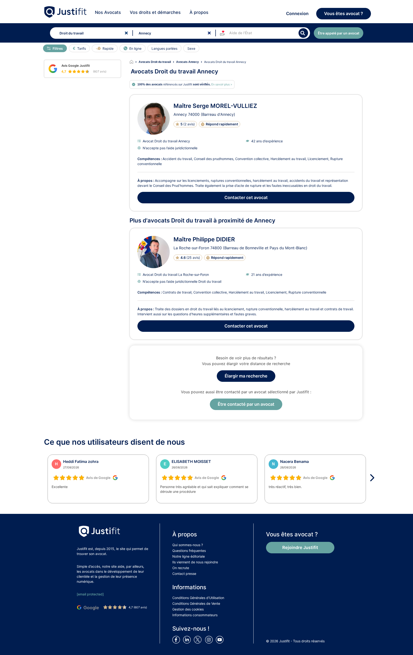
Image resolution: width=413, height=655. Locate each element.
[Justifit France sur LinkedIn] (188, 639)
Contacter (246, 197)
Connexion (297, 13)
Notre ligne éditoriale (188, 556)
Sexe (191, 48)
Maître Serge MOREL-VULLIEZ (215, 105)
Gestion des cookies (188, 609)
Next (373, 477)
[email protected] (90, 594)
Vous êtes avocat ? (343, 13)
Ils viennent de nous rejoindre (195, 562)
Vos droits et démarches (155, 12)
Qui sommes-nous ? (187, 545)
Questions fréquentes (189, 551)
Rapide (108, 48)
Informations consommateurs (194, 615)
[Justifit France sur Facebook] (177, 639)
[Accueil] (134, 62)
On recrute (180, 568)
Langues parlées (164, 48)
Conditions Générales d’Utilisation (198, 598)
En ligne (135, 48)
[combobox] (90, 33)
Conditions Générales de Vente (196, 603)
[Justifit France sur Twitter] (199, 639)
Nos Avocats (108, 12)
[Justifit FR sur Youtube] (220, 639)
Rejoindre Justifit (300, 547)
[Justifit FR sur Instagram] (210, 639)
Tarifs (81, 48)
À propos (199, 12)
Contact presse (184, 574)
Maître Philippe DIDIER (204, 239)
